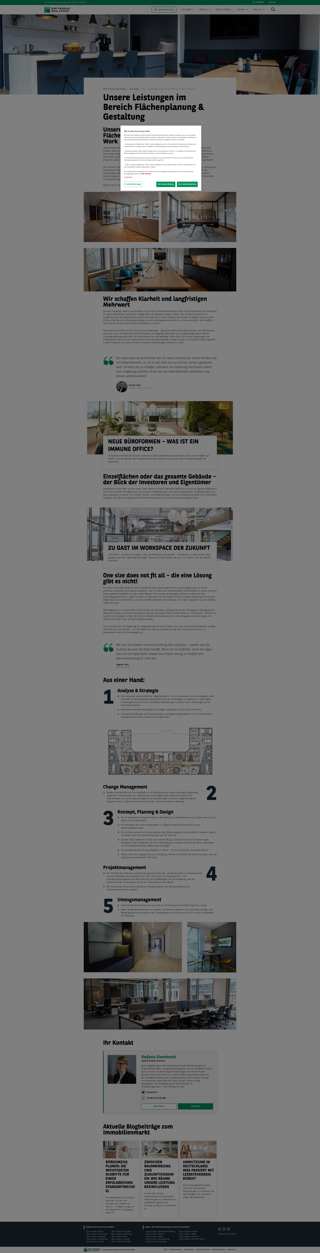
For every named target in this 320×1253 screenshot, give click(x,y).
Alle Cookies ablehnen (166, 184)
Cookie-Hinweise (145, 174)
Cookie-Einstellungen (133, 184)
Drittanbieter (128, 177)
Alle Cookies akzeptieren (187, 184)
